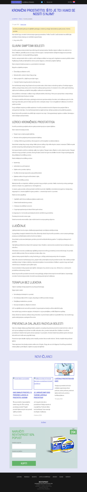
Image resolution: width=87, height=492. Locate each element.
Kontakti (68, 477)
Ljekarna (19, 477)
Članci (61, 477)
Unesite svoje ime (16, 442)
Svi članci (43, 422)
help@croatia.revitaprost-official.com (44, 483)
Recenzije (26, 477)
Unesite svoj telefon (17, 451)
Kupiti (24, 463)
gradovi (55, 477)
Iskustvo (34, 477)
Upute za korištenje (44, 477)
